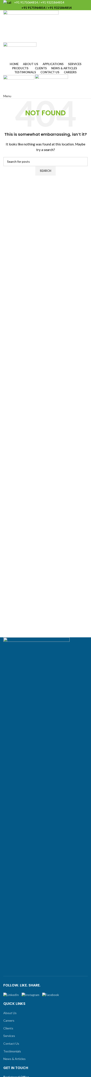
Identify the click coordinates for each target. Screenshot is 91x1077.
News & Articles (14, 1059)
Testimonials (12, 1051)
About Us (10, 1013)
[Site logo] (31, 26)
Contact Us (11, 1043)
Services (9, 1036)
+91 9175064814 (26, 2)
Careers (8, 1020)
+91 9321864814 (52, 2)
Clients (8, 1028)
